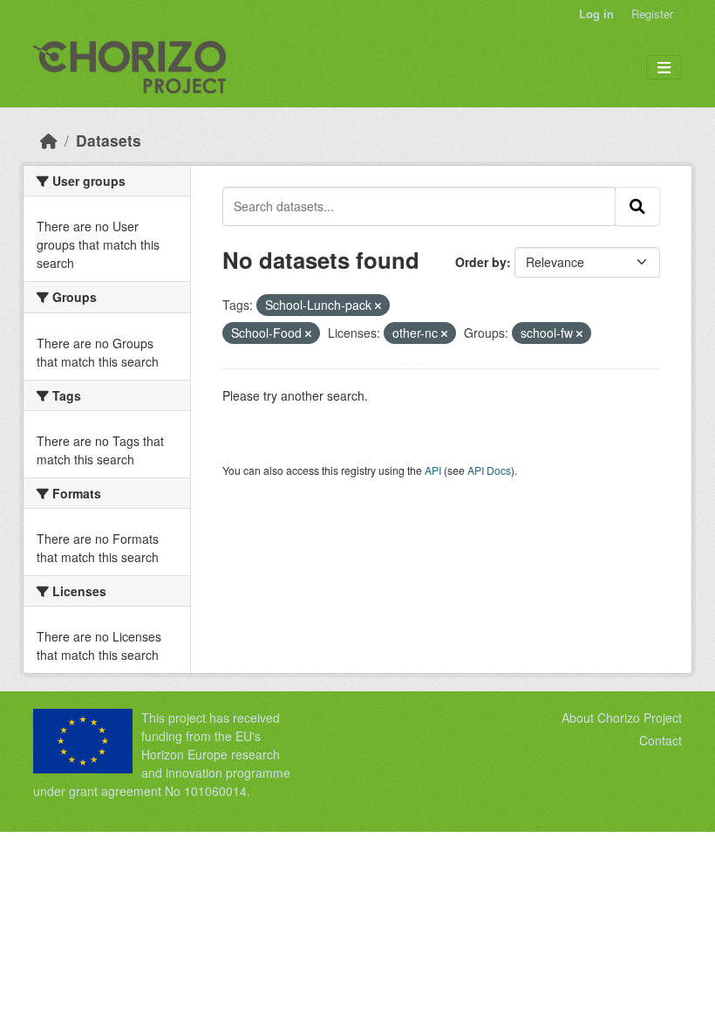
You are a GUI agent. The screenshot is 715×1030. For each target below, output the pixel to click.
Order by (481, 262)
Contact (660, 740)
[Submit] (637, 206)
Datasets (108, 140)
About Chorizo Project (622, 717)
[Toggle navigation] (664, 67)
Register (652, 13)
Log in (596, 13)
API (433, 470)
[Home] (49, 140)
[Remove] (378, 305)
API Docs (489, 470)
